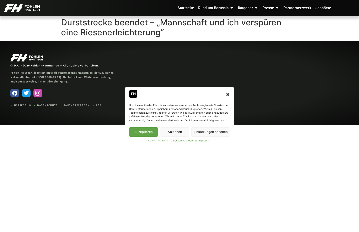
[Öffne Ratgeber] (256, 8)
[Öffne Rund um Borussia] (232, 8)
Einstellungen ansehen (211, 132)
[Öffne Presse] (277, 8)
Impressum (205, 140)
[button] (228, 94)
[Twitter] (26, 93)
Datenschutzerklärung (184, 140)
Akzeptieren (143, 132)
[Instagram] (37, 93)
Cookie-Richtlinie (158, 140)
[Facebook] (14, 93)
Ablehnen (175, 132)
